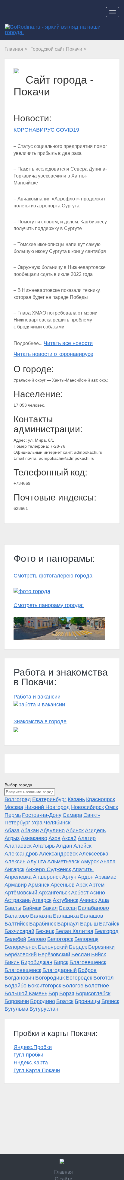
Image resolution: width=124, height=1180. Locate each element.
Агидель (95, 830)
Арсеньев (63, 885)
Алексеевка (93, 854)
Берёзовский (21, 954)
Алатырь (44, 846)
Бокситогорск (44, 986)
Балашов (91, 916)
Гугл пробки (28, 1055)
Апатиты (83, 869)
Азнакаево (34, 838)
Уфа (37, 823)
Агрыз (12, 838)
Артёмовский (21, 893)
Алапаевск (18, 846)
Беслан (80, 954)
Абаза (12, 830)
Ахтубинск (65, 900)
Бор (53, 993)
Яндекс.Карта (31, 1063)
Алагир (87, 838)
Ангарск (14, 869)
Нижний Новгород (47, 807)
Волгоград (18, 799)
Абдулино (52, 830)
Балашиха (66, 916)
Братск (64, 1001)
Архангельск (54, 893)
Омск (111, 807)
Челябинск (57, 823)
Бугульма (16, 1009)
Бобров (87, 970)
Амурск (90, 862)
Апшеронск (47, 877)
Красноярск (100, 799)
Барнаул (68, 924)
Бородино (42, 1001)
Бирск (61, 962)
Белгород (107, 931)
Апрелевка (18, 877)
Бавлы (13, 908)
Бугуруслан (43, 1009)
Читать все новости (68, 343)
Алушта (36, 862)
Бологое (72, 986)
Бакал (50, 908)
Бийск (98, 954)
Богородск (79, 978)
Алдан (64, 846)
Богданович (19, 978)
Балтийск (16, 924)
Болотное (97, 986)
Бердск (78, 947)
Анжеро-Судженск (48, 869)
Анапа (108, 862)
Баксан (68, 908)
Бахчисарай (19, 931)
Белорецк (86, 939)
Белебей (15, 939)
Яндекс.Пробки (33, 1047)
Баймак (32, 908)
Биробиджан (36, 962)
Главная (63, 1172)
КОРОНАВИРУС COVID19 (46, 130)
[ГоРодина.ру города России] (62, 1161)
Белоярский (53, 947)
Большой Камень (26, 993)
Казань (76, 799)
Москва (14, 807)
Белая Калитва (74, 931)
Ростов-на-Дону (41, 815)
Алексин (15, 862)
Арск (82, 885)
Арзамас (105, 877)
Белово (36, 939)
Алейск (82, 846)
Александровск (58, 854)
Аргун (69, 877)
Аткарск (41, 900)
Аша (103, 900)
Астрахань (18, 900)
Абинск (75, 830)
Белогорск (60, 939)
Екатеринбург (49, 799)
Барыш (89, 924)
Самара (72, 815)
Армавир (16, 885)
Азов (54, 838)
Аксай (69, 838)
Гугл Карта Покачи (37, 1070)
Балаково (17, 916)
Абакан (30, 830)
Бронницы (87, 1001)
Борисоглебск (93, 993)
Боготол (103, 978)
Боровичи (17, 1001)
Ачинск (88, 900)
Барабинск (42, 924)
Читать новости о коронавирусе (53, 354)
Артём (96, 885)
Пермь (13, 815)
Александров (21, 854)
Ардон (86, 877)
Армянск (38, 885)
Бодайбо (15, 986)
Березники (101, 947)
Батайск (109, 924)
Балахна (41, 916)
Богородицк (50, 978)
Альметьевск (63, 862)
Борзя (66, 993)
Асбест (79, 893)
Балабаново (93, 908)
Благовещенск (88, 962)
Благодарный (59, 970)
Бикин (12, 962)
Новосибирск (87, 807)
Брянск (110, 1001)
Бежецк (45, 931)
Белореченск (21, 947)
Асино (97, 893)
